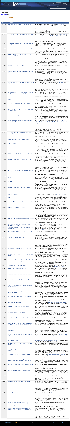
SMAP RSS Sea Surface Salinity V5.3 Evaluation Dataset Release (20, 159)
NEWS (8, 14)
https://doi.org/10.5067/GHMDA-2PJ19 (42, 144)
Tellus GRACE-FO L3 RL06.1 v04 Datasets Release (17, 413)
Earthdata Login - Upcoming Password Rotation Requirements (20, 243)
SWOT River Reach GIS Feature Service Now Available (18, 38)
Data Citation (54, 422)
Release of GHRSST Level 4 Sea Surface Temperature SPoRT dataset (21, 34)
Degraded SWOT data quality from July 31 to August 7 (18, 115)
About (29, 8)
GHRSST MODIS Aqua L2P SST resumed (15, 125)
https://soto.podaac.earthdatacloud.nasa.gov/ (56, 354)
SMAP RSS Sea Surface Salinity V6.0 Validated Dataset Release (19, 187)
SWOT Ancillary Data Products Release (15, 164)
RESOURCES (23, 8)
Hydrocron (61, 82)
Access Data (17, 8)
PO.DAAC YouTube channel (59, 266)
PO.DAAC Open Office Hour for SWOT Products (17, 265)
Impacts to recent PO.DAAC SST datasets (15, 86)
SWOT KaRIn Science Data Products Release (16, 207)
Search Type (48, 7)
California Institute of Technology (8, 4)
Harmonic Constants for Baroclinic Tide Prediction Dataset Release (21, 126)
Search (51, 7)
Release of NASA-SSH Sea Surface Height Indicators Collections (20, 60)
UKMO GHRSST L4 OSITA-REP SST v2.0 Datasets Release (18, 387)
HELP (33, 8)
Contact (64, 422)
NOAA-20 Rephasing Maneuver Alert (15, 181)
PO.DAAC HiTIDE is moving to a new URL (15, 302)
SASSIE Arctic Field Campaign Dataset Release (16, 237)
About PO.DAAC (59, 422)
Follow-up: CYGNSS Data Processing (15, 392)
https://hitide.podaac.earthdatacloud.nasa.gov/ (57, 302)
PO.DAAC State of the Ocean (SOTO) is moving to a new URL (19, 354)
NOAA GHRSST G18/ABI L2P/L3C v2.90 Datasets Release (18, 306)
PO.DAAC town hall (40, 229)
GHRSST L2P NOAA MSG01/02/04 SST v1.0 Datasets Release (19, 370)
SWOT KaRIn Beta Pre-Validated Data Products (17, 268)
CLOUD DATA (38, 8)
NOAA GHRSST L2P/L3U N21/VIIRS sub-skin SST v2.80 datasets (19, 274)
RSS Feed (47, 422)
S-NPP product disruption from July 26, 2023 (16, 312)
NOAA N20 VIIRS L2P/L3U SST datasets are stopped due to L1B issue (21, 231)
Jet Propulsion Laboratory (8, 3)
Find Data (11, 8)
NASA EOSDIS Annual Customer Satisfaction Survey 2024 (18, 148)
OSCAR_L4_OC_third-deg (60, 194)
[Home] (24, 4)
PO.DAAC (40, 224)
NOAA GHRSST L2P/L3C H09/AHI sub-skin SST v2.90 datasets (19, 296)
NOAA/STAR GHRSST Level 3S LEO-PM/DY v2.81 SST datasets (19, 248)
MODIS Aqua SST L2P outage (13, 143)
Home (6, 8)
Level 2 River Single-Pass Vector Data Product (51, 40)
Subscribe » (16, 422)
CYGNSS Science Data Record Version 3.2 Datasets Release (19, 213)
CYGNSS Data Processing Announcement (16, 397)
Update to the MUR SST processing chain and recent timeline (19, 381)
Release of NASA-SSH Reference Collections (16, 65)
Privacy (51, 422)
